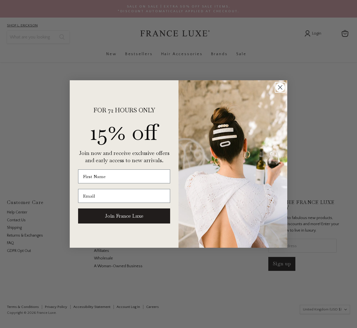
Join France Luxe (124, 216)
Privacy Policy (98, 305)
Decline (253, 319)
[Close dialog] (280, 87)
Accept (175, 319)
